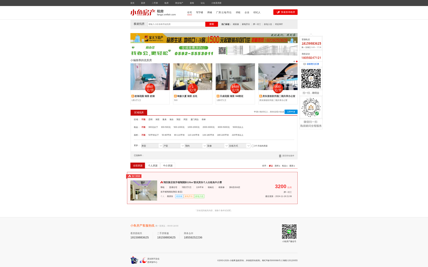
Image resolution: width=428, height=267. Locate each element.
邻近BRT (279, 24)
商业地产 (179, 3)
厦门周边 (195, 119)
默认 (271, 166)
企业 (247, 12)
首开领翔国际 (166, 192)
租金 (284, 166)
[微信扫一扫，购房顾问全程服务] (311, 115)
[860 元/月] (150, 76)
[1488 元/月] (235, 76)
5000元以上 (238, 127)
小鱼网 (232, 260)
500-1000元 (179, 127)
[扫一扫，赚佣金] (311, 86)
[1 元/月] (192, 76)
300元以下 (153, 127)
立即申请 (291, 112)
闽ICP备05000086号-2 (272, 260)
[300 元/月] (278, 76)
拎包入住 (268, 24)
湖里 (157, 119)
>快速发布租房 (285, 12)
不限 (143, 119)
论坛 (203, 3)
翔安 (179, 119)
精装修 (236, 24)
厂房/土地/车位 (224, 12)
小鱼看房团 (216, 3)
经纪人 (256, 12)
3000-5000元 (224, 127)
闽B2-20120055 (290, 260)
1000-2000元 (194, 127)
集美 (165, 119)
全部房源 (137, 165)
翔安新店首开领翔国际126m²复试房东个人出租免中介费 (193, 182)
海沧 (172, 119)
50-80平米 (166, 135)
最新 (291, 166)
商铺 (209, 12)
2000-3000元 (209, 127)
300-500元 (166, 127)
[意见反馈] (311, 64)
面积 (277, 166)
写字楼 (199, 12)
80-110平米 (179, 135)
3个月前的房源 (261, 146)
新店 (180, 192)
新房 (143, 3)
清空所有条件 (288, 156)
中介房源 (168, 165)
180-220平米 (223, 135)
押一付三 (257, 24)
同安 (186, 119)
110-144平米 (193, 135)
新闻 (192, 3)
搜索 (211, 24)
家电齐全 (246, 24)
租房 (167, 3)
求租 (238, 12)
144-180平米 (208, 135)
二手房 (155, 3)
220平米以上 (237, 135)
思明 (150, 119)
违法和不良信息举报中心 (153, 260)
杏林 (204, 119)
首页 (132, 3)
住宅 (189, 12)
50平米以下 (153, 135)
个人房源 (152, 165)
